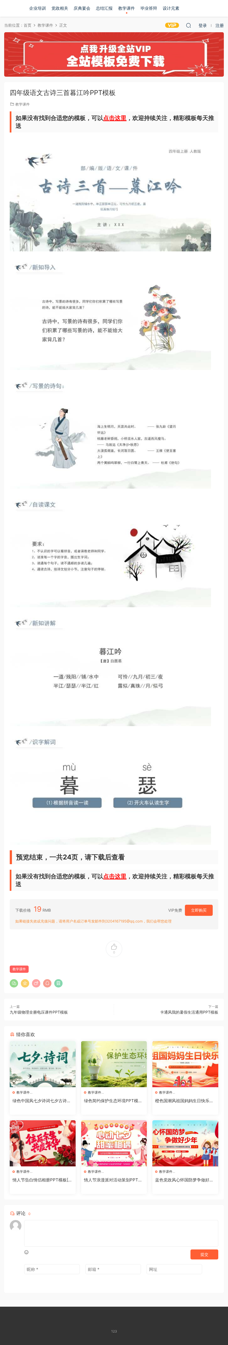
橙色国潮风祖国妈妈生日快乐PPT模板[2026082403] (185, 1101)
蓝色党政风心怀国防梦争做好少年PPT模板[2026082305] (184, 1180)
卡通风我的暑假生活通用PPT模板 (189, 1012)
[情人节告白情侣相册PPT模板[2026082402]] (43, 1143)
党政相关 (59, 8)
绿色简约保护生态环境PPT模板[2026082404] (113, 1101)
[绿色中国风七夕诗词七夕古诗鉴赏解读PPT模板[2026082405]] (43, 1064)
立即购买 (199, 910)
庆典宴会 (82, 8)
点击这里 (115, 117)
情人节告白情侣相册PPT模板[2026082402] (42, 1180)
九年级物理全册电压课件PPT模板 (39, 1012)
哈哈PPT (12, 8)
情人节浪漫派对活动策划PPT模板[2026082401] (113, 1180)
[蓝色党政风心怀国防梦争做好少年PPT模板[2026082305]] (185, 1143)
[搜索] (188, 25)
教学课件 (126, 8)
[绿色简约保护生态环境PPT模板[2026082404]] (114, 1064)
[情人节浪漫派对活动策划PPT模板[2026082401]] (114, 1143)
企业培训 (37, 8)
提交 (204, 1254)
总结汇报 (104, 8)
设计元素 (171, 8)
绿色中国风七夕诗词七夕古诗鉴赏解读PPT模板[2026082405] (42, 1101)
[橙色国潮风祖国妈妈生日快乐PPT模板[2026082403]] (185, 1064)
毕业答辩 (148, 8)
